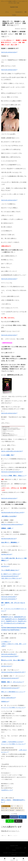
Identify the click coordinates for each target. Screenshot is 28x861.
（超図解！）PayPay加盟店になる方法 (11, 741)
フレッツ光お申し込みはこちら (9, 570)
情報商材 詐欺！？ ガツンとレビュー (12, 682)
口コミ (8, 808)
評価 (4, 810)
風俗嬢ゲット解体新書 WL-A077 (17, 810)
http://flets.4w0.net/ (6, 554)
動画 (4, 808)
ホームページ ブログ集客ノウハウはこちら (12, 707)
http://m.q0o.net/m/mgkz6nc (8, 599)
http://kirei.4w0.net (6, 666)
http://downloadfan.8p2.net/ (8, 538)
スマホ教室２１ (5, 641)
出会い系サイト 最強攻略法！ (9, 542)
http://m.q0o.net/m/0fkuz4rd (8, 654)
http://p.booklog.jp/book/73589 (9, 656)
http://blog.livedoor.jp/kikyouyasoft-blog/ (11, 524)
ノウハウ (14, 806)
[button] (18, 821)
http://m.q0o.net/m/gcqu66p (8, 596)
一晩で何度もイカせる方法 (8, 516)
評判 (8, 810)
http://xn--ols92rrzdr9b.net (8, 697)
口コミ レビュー (6, 806)
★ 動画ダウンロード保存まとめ (10, 574)
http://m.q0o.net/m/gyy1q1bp (8, 52)
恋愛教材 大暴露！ (6, 528)
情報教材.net (4, 701)
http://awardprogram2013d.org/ (9, 576)
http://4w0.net (4, 566)
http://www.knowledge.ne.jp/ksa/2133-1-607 (12, 672)
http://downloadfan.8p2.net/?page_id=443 (12, 512)
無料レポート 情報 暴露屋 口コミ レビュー (12, 691)
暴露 (13, 808)
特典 (17, 808)
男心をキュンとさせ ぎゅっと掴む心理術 (12, 660)
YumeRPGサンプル (6, 790)
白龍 (21, 808)
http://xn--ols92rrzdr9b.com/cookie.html (11, 451)
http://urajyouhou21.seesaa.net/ (9, 678)
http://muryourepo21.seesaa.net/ (9, 688)
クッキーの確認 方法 (7, 455)
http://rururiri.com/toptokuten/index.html (11, 471)
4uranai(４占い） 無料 (20, 848)
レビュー (20, 806)
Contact (14, 850)
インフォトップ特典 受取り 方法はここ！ (13, 475)
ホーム (7, 848)
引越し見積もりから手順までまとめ (10, 578)
